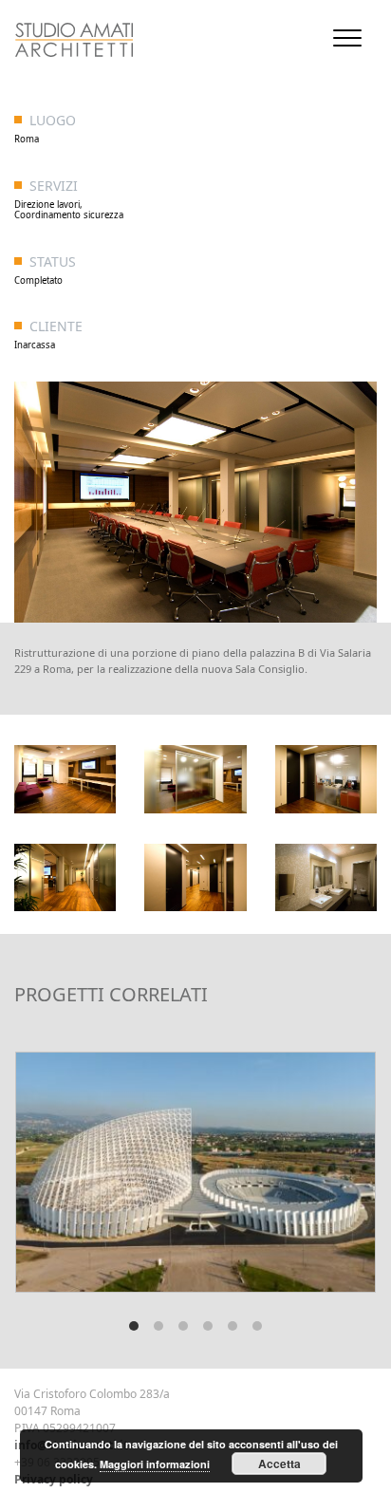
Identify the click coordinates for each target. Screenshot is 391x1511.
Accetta (279, 1463)
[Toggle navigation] (347, 38)
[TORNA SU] (8, 1443)
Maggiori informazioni (155, 1464)
